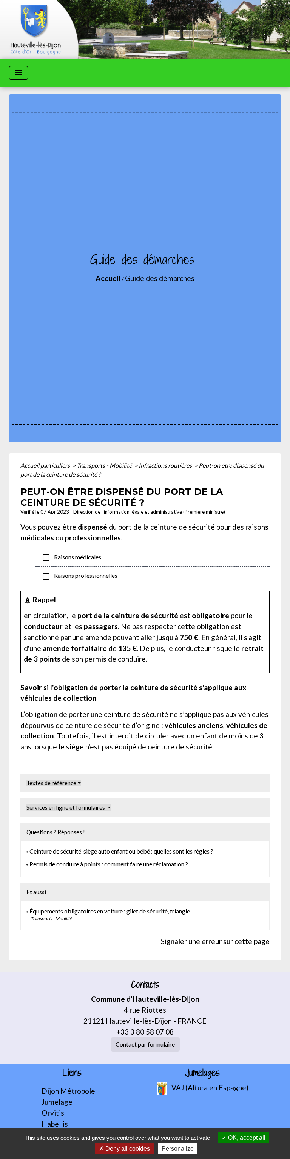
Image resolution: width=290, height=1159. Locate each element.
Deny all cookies (127, 1148)
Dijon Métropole (68, 1091)
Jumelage (57, 1102)
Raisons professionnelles (79, 576)
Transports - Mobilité (105, 465)
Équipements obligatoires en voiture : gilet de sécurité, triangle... (111, 911)
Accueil (108, 278)
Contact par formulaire (145, 1044)
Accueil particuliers (45, 465)
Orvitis (53, 1112)
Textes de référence (51, 783)
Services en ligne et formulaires (66, 807)
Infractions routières (166, 465)
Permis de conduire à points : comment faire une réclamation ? (108, 863)
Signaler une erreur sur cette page (215, 941)
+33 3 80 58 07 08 (145, 1031)
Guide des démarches (159, 278)
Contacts (145, 984)
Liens (72, 1072)
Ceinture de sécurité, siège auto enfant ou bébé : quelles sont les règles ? (121, 851)
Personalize (178, 1148)
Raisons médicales (71, 557)
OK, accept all (246, 1137)
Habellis (55, 1123)
